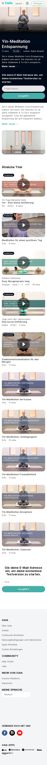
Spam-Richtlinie (9, 644)
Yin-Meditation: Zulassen (16, 549)
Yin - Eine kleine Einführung (18, 202)
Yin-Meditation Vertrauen (16, 399)
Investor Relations (11, 678)
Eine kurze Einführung (14, 322)
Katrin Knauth (37, 51)
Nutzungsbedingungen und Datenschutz (21, 640)
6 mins (19, 206)
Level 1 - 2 (17, 284)
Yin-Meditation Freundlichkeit (19, 474)
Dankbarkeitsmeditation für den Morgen (20, 360)
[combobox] (16, 694)
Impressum (7, 683)
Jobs (4, 666)
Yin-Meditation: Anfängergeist (19, 437)
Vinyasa (6, 284)
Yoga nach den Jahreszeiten (16, 319)
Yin (3, 206)
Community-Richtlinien (13, 635)
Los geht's (23, 96)
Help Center (8, 661)
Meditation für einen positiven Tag (22, 240)
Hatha (5, 325)
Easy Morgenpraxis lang (15, 281)
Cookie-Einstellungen (12, 649)
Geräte (5, 630)
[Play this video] (23, 184)
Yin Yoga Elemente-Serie (14, 200)
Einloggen (38, 3)
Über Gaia (7, 625)
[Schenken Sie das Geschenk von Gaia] (27, 3)
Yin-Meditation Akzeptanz (17, 512)
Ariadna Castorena (11, 278)
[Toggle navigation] (3, 3)
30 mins (36, 284)
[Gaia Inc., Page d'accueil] (9, 3)
